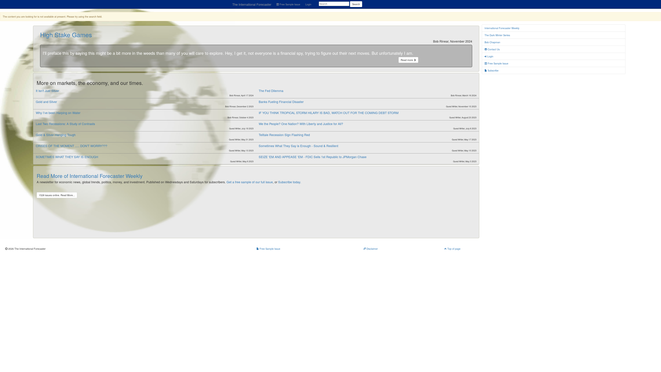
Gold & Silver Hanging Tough (56, 134)
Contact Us (493, 49)
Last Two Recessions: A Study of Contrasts (65, 123)
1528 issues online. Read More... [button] (57, 195)
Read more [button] (407, 60)
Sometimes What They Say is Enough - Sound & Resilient (298, 145)
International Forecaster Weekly (502, 28)
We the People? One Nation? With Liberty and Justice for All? (301, 123)
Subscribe (493, 70)
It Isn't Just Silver (47, 90)
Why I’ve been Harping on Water (58, 112)
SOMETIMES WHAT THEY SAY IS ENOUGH (67, 156)
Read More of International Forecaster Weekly (90, 175)
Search (356, 4)
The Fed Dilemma (271, 90)
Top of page (453, 248)
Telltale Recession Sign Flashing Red (284, 134)
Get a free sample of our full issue (250, 182)
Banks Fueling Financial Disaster (281, 101)
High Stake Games (66, 34)
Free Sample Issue (289, 4)
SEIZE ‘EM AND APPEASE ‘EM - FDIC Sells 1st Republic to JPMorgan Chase (312, 156)
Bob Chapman (492, 42)
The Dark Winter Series (497, 35)
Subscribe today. (289, 182)
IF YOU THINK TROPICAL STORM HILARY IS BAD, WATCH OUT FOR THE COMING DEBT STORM (328, 112)
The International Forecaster (251, 4)
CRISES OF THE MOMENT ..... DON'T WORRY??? (71, 145)
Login (308, 4)
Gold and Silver (46, 101)
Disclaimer (372, 248)
